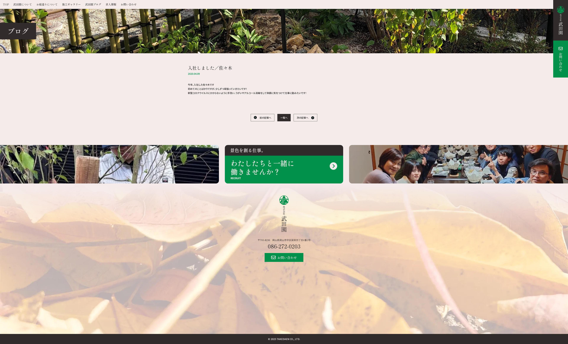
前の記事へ (265, 117)
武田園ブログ (93, 4)
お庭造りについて (47, 4)
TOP (6, 4)
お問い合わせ (560, 62)
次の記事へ (302, 117)
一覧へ (284, 117)
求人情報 (111, 4)
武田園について (22, 4)
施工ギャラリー (71, 4)
